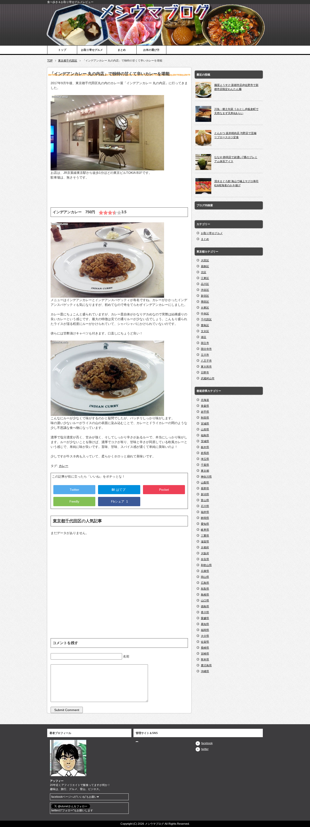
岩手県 (205, 411)
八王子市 (206, 360)
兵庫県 (205, 571)
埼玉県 (205, 459)
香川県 (205, 612)
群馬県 (205, 453)
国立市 (205, 343)
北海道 (205, 400)
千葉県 (205, 464)
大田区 (205, 260)
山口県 (205, 600)
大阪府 (205, 553)
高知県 (205, 624)
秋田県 (205, 417)
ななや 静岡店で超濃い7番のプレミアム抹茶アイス (235, 159)
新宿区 (205, 295)
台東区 (205, 307)
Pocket (164, 489)
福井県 (205, 512)
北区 (203, 272)
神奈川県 (206, 476)
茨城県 (205, 441)
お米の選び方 (151, 50)
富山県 (205, 500)
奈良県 (205, 559)
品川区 (205, 284)
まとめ (122, 50)
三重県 (205, 535)
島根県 (205, 594)
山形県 (205, 429)
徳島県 (205, 606)
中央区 (205, 313)
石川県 (205, 506)
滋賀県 (205, 541)
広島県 (205, 582)
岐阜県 (205, 529)
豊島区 (205, 325)
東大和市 (206, 366)
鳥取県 (205, 588)
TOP (50, 60)
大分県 (205, 636)
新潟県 (205, 494)
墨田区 (205, 301)
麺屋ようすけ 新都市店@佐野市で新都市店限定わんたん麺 (236, 87)
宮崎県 (205, 653)
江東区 (205, 278)
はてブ (119, 489)
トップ (62, 50)
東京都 (205, 470)
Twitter (74, 489)
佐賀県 (205, 641)
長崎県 (205, 647)
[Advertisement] (119, 196)
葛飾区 (205, 266)
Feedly (74, 501)
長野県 (205, 488)
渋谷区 (205, 290)
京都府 (205, 547)
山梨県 (205, 482)
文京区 (205, 331)
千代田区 (206, 319)
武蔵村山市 (207, 378)
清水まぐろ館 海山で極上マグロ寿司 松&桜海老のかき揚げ (236, 183)
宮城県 (205, 423)
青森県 (205, 405)
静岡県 (205, 518)
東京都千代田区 (67, 60)
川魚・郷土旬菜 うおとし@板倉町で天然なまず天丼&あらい (236, 111)
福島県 (205, 435)
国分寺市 (206, 349)
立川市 (205, 354)
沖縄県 (205, 671)
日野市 (205, 372)
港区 (203, 337)
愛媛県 (205, 618)
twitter (205, 749)
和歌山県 (206, 565)
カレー (63, 466)
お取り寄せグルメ (92, 50)
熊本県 (205, 659)
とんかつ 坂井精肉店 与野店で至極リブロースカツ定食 (235, 135)
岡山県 (205, 577)
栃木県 (205, 447)
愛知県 (205, 523)
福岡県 (205, 630)
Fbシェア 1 (119, 501)
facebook (207, 743)
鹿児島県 (206, 665)
